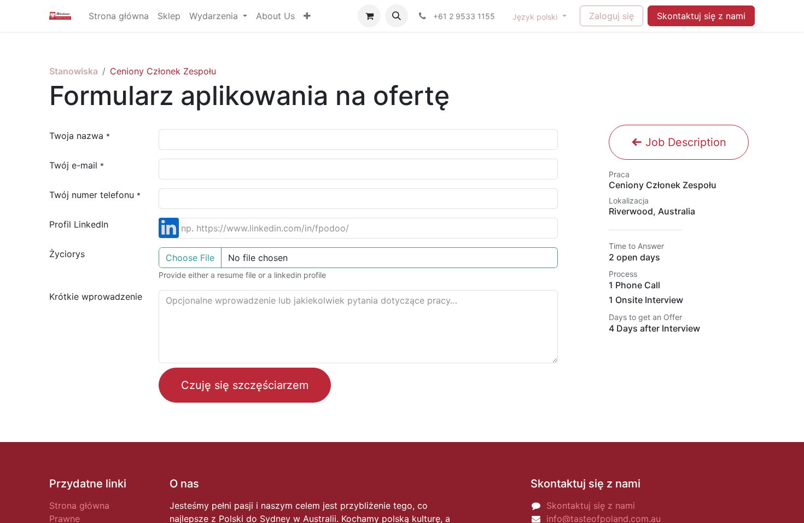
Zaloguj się (611, 15)
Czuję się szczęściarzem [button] (244, 385)
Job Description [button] (684, 142)
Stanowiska (73, 71)
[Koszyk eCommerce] (369, 15)
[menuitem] (118, 16)
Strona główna (79, 505)
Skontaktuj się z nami (701, 15)
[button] (396, 15)
